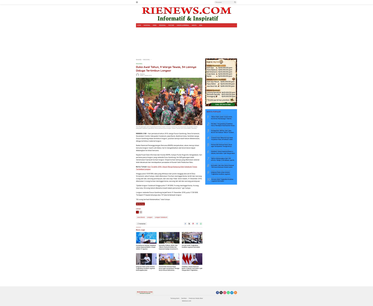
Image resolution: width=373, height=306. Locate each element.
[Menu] (137, 2)
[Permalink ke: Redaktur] (137, 75)
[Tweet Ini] (189, 223)
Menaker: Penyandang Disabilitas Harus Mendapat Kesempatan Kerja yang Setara (222, 124)
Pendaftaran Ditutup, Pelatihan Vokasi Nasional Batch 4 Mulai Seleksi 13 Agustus (146, 247)
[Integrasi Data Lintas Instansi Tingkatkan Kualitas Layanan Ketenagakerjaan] (146, 259)
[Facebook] (217, 292)
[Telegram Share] (197, 223)
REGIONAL (162, 25)
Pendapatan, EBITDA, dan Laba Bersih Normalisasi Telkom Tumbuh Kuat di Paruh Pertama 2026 (222, 131)
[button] (235, 2)
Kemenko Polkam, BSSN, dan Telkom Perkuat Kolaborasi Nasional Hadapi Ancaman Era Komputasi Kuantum (169, 247)
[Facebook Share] (185, 223)
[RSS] (235, 292)
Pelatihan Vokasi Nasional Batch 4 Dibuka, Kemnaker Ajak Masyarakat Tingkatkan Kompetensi (192, 268)
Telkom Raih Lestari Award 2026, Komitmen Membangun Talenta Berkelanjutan (221, 117)
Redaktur (142, 74)
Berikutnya (140, 204)
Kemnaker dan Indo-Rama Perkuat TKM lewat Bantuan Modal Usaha (222, 166)
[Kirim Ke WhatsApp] (200, 223)
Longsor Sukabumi (161, 217)
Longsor (150, 217)
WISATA (194, 25)
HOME (139, 25)
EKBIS (154, 25)
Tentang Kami (174, 298)
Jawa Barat (141, 217)
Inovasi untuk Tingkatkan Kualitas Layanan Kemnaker (191, 246)
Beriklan (184, 298)
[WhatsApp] (228, 292)
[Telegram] (231, 292)
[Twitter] (221, 292)
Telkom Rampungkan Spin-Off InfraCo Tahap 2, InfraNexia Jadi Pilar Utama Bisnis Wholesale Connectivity (223, 159)
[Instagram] (224, 292)
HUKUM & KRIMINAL (183, 25)
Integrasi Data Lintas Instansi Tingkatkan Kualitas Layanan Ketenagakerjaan (145, 268)
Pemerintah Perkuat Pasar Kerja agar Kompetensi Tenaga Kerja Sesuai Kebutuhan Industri (169, 268)
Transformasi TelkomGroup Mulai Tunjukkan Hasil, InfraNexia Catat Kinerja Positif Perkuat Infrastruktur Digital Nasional (222, 138)
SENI (200, 25)
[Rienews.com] (186, 14)
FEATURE (171, 25)
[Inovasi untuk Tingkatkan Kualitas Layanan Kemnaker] (192, 238)
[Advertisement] (186, 42)
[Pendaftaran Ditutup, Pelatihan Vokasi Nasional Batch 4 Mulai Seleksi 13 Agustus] (146, 238)
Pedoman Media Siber (196, 298)
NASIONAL (147, 25)
